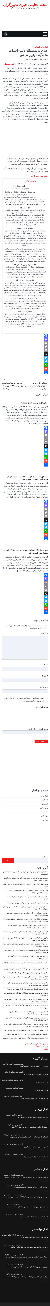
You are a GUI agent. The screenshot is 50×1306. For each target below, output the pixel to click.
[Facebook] (25, 335)
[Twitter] (25, 357)
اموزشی (45, 804)
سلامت (45, 812)
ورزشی (45, 820)
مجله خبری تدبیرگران (39, 176)
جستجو (45, 857)
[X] (25, 354)
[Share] (25, 372)
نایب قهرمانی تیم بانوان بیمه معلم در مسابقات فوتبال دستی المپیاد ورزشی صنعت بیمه (27, 478)
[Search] (6, 34)
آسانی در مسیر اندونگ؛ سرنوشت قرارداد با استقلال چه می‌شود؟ (27, 989)
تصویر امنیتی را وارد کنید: (38, 729)
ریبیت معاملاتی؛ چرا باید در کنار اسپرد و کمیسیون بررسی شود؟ (28, 903)
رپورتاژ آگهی (44, 808)
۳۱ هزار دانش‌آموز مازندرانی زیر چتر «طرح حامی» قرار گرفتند (27, 972)
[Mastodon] (25, 339)
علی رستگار (42, 59)
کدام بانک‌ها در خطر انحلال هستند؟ (34, 403)
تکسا (46, 1049)
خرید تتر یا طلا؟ (42, 1046)
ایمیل (45, 676)
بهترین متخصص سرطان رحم (36, 1043)
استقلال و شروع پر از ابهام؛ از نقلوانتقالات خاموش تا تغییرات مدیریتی (26, 969)
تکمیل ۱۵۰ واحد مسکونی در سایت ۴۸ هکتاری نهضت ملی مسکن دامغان (25, 1030)
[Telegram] (25, 361)
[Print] (25, 350)
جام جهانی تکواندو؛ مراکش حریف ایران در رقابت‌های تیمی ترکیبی (27, 1034)
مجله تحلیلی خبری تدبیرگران (25, 4)
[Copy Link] (25, 346)
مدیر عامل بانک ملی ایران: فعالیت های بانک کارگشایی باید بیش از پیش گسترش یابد (25, 551)
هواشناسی (44, 816)
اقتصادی (37, 47)
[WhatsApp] (25, 365)
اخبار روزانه (44, 47)
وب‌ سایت (44, 687)
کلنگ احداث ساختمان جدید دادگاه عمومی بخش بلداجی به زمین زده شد (25, 1038)
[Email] (25, 343)
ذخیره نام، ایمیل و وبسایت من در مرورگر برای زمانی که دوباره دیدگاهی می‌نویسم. (24, 699)
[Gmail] (25, 369)
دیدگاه (44, 633)
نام (46, 664)
